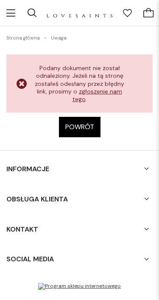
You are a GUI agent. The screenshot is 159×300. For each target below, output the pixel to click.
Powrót (79, 126)
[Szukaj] (31, 12)
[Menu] (10, 13)
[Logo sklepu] (79, 12)
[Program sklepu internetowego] (79, 286)
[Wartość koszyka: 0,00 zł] (148, 13)
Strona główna (23, 38)
